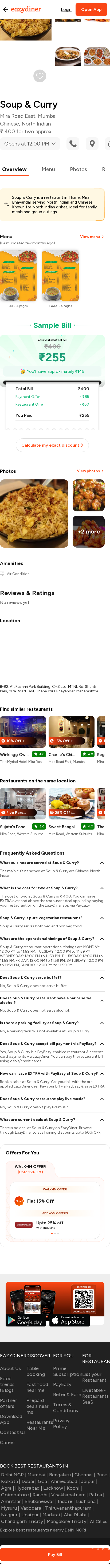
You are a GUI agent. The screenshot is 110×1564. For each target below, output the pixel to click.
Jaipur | (89, 1481)
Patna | (97, 1495)
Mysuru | (10, 1508)
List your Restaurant (94, 1377)
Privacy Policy (61, 1423)
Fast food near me (37, 1387)
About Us (10, 1368)
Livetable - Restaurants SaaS (95, 1396)
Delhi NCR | (13, 1475)
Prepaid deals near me (37, 1406)
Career (7, 1442)
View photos (88, 471)
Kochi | (74, 1488)
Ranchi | (41, 1495)
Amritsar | (12, 1501)
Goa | (44, 1481)
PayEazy (62, 1384)
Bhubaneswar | (41, 1501)
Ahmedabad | (65, 1481)
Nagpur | (10, 1515)
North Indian (36, 123)
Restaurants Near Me (39, 1425)
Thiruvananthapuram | (69, 1508)
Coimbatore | (16, 1495)
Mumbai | (38, 1475)
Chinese (9, 123)
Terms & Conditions (65, 1407)
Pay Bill (55, 1554)
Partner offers (8, 1403)
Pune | (103, 1475)
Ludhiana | (87, 1501)
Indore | (66, 1501)
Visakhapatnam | (69, 1495)
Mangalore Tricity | (68, 1521)
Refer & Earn (67, 1394)
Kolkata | (10, 1481)
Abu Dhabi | (76, 1515)
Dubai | (29, 1481)
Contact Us (13, 1432)
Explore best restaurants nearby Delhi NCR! (43, 1530)
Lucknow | (54, 1488)
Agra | (7, 1488)
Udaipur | (31, 1515)
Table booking (35, 1371)
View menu (90, 237)
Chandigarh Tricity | (23, 1521)
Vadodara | (32, 1508)
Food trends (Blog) (7, 1384)
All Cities (98, 1521)
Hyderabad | (28, 1488)
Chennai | (84, 1475)
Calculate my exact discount (50, 445)
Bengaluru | (61, 1475)
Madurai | (52, 1515)
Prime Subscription (67, 1371)
